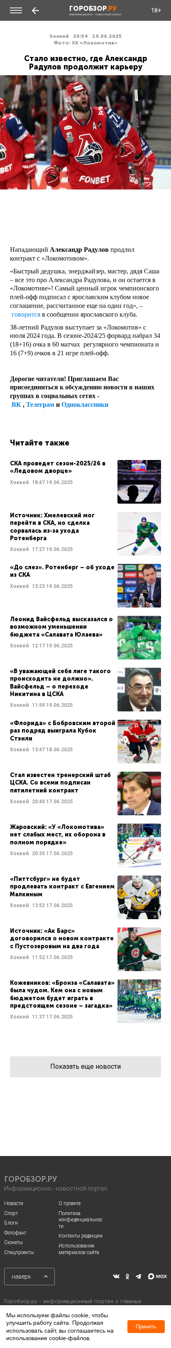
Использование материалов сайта (79, 1249)
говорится (26, 314)
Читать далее (85, 482)
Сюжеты (13, 1242)
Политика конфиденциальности (81, 1219)
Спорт (11, 1213)
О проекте (70, 1203)
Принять (146, 1326)
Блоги (11, 1223)
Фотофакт (15, 1233)
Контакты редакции (81, 1236)
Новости (13, 1203)
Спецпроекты (19, 1252)
